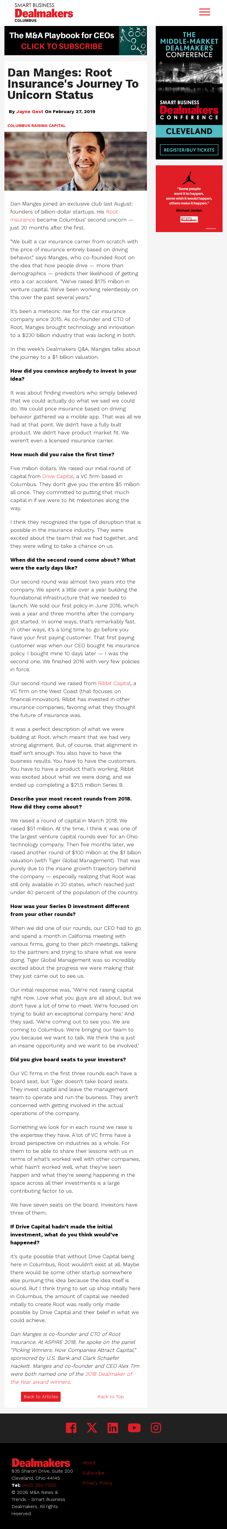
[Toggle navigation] (205, 13)
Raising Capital (48, 125)
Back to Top (111, 1396)
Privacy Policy (97, 1483)
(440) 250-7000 (39, 1485)
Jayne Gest (29, 111)
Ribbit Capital (114, 683)
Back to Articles (41, 1396)
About (89, 1463)
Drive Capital (57, 476)
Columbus (18, 125)
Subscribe (93, 1473)
